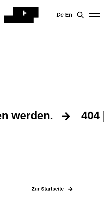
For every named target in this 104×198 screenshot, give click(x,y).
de (60, 15)
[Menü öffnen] (94, 15)
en (68, 15)
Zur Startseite (48, 189)
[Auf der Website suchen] (80, 14)
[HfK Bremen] (21, 15)
